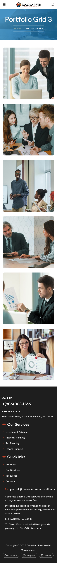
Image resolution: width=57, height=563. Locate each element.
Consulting (15, 154)
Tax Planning (12, 443)
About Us (11, 464)
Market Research (19, 371)
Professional (17, 210)
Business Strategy (20, 314)
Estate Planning (14, 449)
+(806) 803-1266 (16, 404)
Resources (11, 475)
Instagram (30, 555)
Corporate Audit (19, 146)
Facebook (12, 555)
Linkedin (47, 555)
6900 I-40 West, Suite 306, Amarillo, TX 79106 (27, 416)
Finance (13, 98)
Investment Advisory (17, 432)
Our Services (13, 470)
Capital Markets (18, 202)
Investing (30, 267)
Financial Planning (15, 437)
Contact (10, 481)
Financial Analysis (19, 89)
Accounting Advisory (22, 258)
